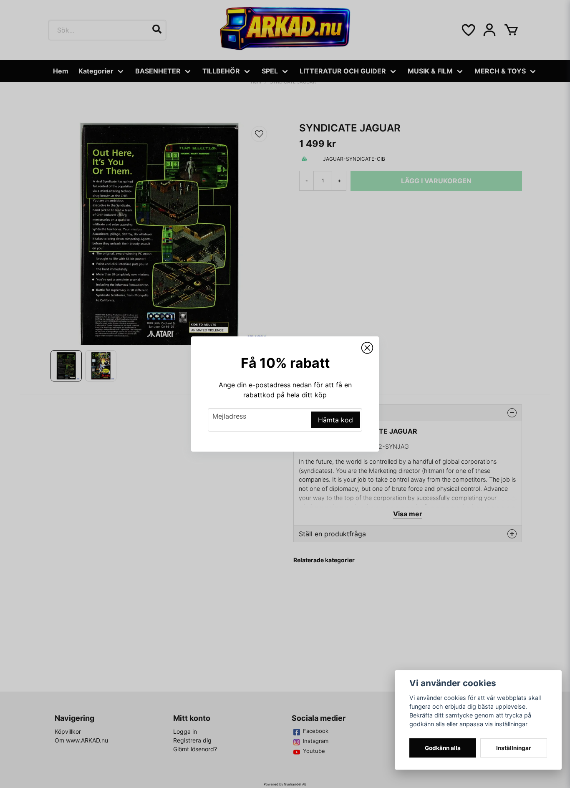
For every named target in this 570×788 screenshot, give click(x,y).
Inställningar (513, 748)
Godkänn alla (443, 748)
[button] (367, 348)
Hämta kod (335, 420)
